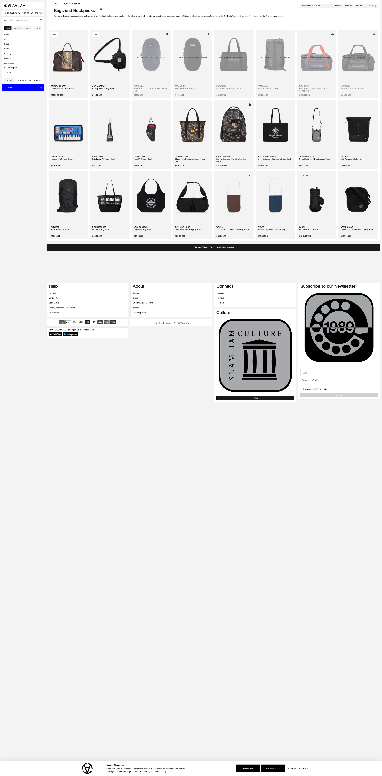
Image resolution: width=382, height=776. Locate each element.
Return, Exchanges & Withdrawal (62, 307)
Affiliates (136, 307)
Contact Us (53, 298)
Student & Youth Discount (143, 303)
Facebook (220, 303)
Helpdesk (337, 5)
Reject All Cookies (298, 769)
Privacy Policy (322, 389)
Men (306, 380)
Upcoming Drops (139, 312)
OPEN (255, 398)
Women (318, 380)
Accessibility (54, 312)
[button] (372, 6)
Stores (135, 298)
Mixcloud (220, 298)
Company (136, 293)
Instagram (220, 293)
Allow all (248, 769)
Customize (271, 769)
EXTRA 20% (28, 13)
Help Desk (53, 293)
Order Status (54, 303)
